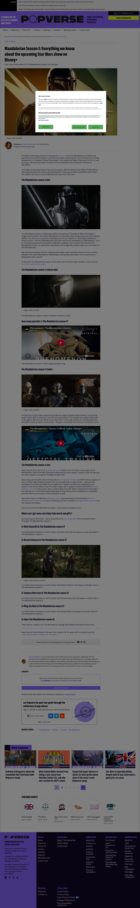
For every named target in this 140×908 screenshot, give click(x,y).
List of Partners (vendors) (43, 120)
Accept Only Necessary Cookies (79, 127)
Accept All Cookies (95, 127)
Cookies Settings (45, 126)
